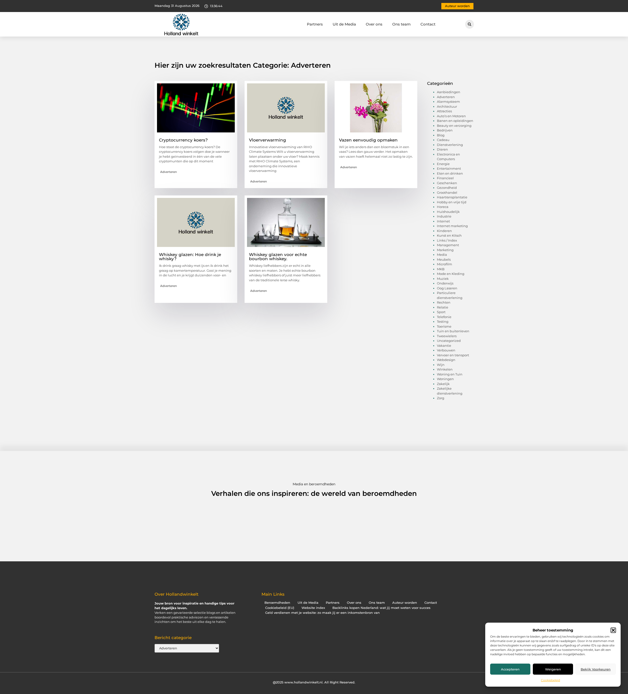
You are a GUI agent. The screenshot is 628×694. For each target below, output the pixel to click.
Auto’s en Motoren (451, 116)
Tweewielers (447, 336)
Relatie (442, 307)
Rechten (443, 302)
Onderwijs (445, 283)
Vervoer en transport (453, 355)
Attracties (444, 111)
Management (448, 245)
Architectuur (447, 106)
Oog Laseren (447, 288)
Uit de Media (344, 24)
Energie (443, 164)
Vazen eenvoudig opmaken (368, 140)
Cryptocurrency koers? (183, 140)
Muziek (443, 279)
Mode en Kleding (450, 274)
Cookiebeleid (550, 680)
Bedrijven (445, 130)
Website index (313, 608)
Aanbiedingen (448, 92)
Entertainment (449, 168)
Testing (442, 321)
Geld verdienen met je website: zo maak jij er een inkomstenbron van (322, 613)
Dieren (442, 149)
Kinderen (444, 231)
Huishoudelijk (448, 212)
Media (442, 255)
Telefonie (444, 317)
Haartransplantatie (452, 197)
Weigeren (553, 669)
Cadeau (443, 140)
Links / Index (447, 240)
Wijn (441, 365)
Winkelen (445, 369)
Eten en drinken (450, 173)
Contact (427, 24)
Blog (441, 135)
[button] (613, 630)
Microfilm (444, 264)
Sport (441, 312)
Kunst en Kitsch (449, 235)
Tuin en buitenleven (453, 331)
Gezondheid (447, 188)
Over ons (374, 24)
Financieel (445, 178)
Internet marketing (452, 226)
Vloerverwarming (267, 140)
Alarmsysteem (448, 101)
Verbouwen (446, 350)
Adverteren (168, 172)
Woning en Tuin (449, 374)
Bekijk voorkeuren (596, 669)
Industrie (444, 216)
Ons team (401, 24)
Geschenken (447, 183)
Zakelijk (443, 384)
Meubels (444, 259)
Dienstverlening (450, 145)
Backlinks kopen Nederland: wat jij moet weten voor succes (381, 608)
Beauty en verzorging (454, 126)
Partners (315, 24)
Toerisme (444, 326)
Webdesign (446, 360)
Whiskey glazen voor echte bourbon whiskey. (278, 256)
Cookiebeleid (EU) (279, 608)
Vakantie (444, 345)
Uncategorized (449, 341)
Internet (443, 221)
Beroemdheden (277, 602)
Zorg (440, 398)
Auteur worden (404, 602)
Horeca (442, 207)
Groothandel (447, 192)
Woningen (445, 379)
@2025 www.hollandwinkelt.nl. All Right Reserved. (314, 682)
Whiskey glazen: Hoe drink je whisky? (190, 256)
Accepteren (510, 669)
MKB (441, 269)
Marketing (445, 250)
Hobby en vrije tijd (451, 202)
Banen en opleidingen (455, 121)
